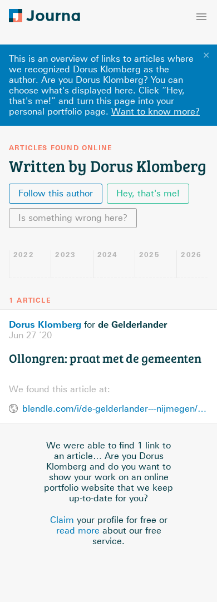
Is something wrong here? (72, 218)
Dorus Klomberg (45, 324)
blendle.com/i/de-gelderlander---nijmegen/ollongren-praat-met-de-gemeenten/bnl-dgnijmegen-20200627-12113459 (115, 408)
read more (78, 530)
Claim (62, 520)
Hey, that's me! (148, 193)
